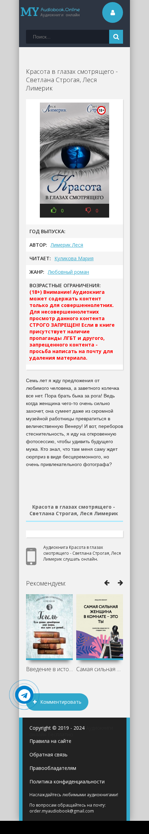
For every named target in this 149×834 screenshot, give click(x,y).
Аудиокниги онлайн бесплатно (71, 731)
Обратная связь (48, 754)
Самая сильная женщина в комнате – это (99, 669)
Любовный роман (68, 272)
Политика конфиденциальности (67, 781)
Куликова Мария (74, 258)
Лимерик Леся (67, 245)
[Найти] (116, 37)
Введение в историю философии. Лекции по (49, 669)
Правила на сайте (50, 741)
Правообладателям (52, 768)
